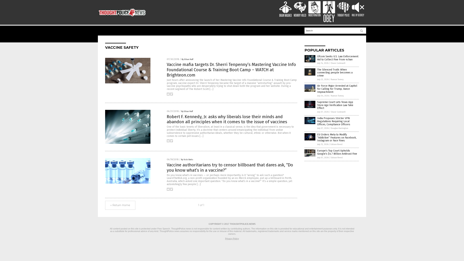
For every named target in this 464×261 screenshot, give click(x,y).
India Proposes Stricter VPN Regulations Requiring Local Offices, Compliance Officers (333, 121)
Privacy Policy (232, 238)
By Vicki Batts (187, 159)
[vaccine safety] (122, 17)
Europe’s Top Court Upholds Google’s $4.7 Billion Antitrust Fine (337, 152)
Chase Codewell (338, 63)
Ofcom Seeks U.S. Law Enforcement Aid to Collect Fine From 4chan (337, 58)
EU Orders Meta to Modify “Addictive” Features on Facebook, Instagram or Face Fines (337, 137)
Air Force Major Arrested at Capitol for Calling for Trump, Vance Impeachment (337, 89)
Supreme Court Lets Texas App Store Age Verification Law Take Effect (335, 105)
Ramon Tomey (337, 79)
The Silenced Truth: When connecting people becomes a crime (335, 72)
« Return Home (120, 205)
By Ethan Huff (187, 59)
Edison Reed (336, 144)
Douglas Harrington (339, 128)
